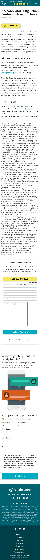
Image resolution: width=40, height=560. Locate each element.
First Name (6, 429)
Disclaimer (19, 546)
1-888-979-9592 (20, 3)
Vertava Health (19, 552)
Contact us (29, 109)
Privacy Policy (19, 537)
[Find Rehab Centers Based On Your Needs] (20, 489)
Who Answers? (33, 282)
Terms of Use (19, 543)
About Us (19, 534)
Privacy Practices (19, 540)
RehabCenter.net (21, 555)
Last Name (6, 438)
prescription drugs (7, 73)
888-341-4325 (20, 497)
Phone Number (8, 447)
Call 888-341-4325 (20, 279)
